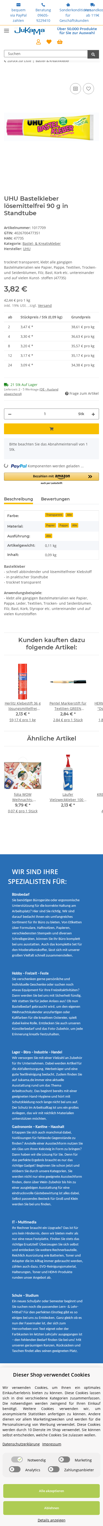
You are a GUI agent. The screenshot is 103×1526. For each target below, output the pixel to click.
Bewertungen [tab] (55, 499)
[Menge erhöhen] (93, 414)
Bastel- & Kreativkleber (41, 243)
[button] (39, 42)
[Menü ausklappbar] (6, 28)
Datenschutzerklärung (21, 1444)
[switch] (17, 1459)
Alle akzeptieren (51, 1491)
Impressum (51, 1444)
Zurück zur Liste (19, 61)
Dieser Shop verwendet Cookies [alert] (51, 1374)
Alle (69, 515)
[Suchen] (93, 54)
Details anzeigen (52, 1520)
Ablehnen (51, 1508)
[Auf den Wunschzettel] (88, 88)
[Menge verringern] (9, 414)
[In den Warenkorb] (8, 76)
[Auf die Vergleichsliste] (75, 88)
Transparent (54, 515)
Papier (50, 525)
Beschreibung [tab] (18, 499)
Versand (45, 305)
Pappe (64, 525)
